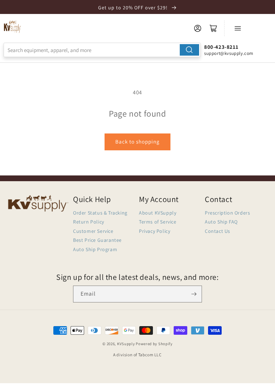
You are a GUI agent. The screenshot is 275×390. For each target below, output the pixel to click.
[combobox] (102, 50)
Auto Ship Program (95, 249)
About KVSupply (157, 213)
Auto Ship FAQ (221, 222)
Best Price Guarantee (97, 240)
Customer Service (93, 231)
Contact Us (217, 231)
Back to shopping (137, 141)
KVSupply (126, 343)
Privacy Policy (154, 231)
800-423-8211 (221, 46)
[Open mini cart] (213, 28)
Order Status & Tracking (100, 213)
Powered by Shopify (154, 343)
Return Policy (88, 222)
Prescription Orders (227, 213)
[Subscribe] (194, 294)
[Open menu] (238, 28)
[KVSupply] (12, 26)
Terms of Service (158, 222)
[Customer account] (198, 28)
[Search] (189, 50)
